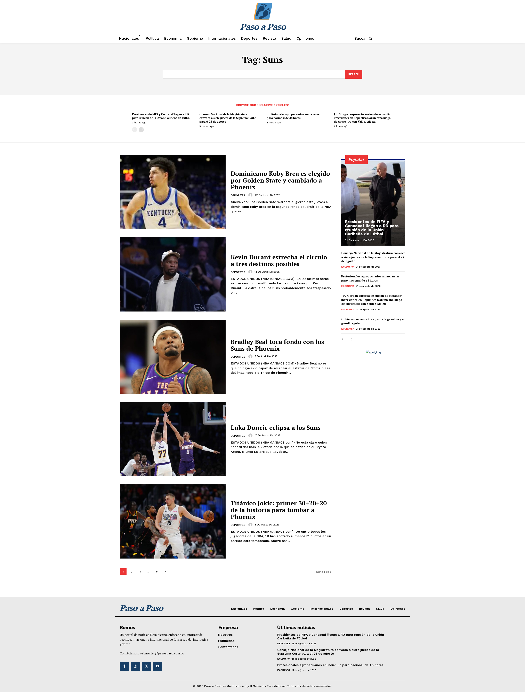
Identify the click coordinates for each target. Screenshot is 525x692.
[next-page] (141, 129)
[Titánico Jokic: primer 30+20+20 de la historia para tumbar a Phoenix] (173, 521)
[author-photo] (251, 195)
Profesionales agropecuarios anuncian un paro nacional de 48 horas (294, 116)
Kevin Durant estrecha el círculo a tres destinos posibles (279, 260)
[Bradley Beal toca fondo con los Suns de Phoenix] (173, 357)
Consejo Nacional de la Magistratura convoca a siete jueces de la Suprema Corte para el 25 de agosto (227, 117)
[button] (364, 38)
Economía (347, 309)
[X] (146, 666)
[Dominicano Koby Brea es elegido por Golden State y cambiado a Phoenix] (173, 192)
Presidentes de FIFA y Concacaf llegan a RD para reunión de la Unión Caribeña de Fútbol (161, 116)
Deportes (238, 195)
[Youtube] (157, 666)
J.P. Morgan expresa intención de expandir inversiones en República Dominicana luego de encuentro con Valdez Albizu (362, 117)
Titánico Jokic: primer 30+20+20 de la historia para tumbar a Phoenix (279, 510)
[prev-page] (134, 129)
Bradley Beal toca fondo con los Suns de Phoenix (277, 345)
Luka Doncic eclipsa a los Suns (276, 427)
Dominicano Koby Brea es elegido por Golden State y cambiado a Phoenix (280, 180)
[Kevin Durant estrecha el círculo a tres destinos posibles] (173, 274)
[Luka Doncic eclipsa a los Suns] (173, 439)
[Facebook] (124, 666)
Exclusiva (347, 266)
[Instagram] (135, 666)
